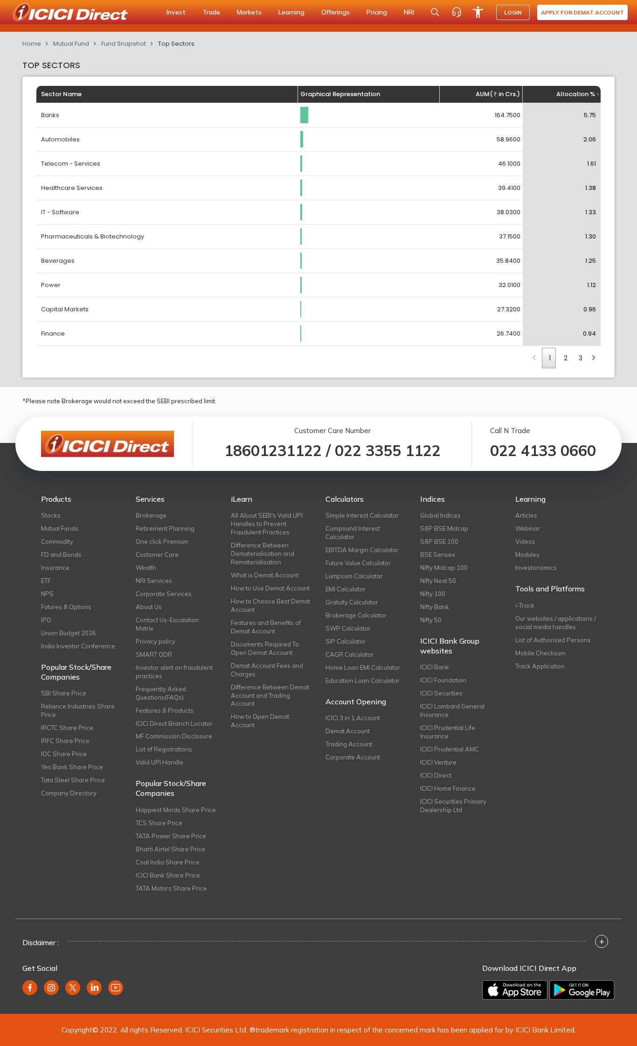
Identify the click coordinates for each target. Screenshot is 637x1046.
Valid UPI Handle (159, 762)
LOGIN (513, 12)
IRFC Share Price (65, 740)
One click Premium (162, 541)
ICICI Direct (435, 775)
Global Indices (440, 515)
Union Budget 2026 (68, 633)
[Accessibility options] (478, 12)
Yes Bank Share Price (72, 767)
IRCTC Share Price (67, 727)
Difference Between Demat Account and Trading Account (270, 695)
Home (31, 44)
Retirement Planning (165, 528)
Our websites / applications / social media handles (555, 623)
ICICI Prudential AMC (449, 749)
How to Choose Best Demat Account (270, 605)
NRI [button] (409, 12)
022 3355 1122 (388, 450)
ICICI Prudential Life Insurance (447, 732)
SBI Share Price (63, 693)
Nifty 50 (431, 620)
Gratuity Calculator (351, 602)
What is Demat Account (264, 575)
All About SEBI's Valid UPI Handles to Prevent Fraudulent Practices (267, 524)
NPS (47, 593)
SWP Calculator (348, 628)
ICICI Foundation (443, 680)
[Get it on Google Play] (582, 990)
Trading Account (348, 744)
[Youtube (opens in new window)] (115, 987)
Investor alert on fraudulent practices (174, 672)
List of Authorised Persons (553, 640)
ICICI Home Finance (448, 788)
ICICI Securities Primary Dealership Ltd (453, 806)
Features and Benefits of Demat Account (266, 627)
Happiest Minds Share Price (176, 810)
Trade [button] (211, 12)
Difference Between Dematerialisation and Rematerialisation (262, 553)
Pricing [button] (377, 12)
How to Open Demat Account (260, 721)
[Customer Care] (457, 12)
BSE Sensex (437, 554)
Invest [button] (176, 12)
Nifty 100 (432, 593)
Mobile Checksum (540, 653)
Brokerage (151, 515)
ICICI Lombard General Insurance (452, 710)
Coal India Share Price (168, 862)
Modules (527, 554)
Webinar (527, 528)
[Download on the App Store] (514, 990)
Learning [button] (291, 12)
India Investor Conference (78, 646)
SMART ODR (154, 654)
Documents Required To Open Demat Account (265, 648)
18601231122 (273, 450)
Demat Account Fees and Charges (267, 670)
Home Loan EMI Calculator (362, 667)
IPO (46, 620)
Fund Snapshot (123, 44)
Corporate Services (164, 593)
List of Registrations (164, 749)
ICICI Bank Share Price (168, 875)
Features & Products (165, 710)
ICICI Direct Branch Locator (174, 723)
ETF (46, 580)
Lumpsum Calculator (354, 576)
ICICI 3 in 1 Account (352, 718)
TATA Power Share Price (171, 836)
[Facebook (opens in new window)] (29, 987)
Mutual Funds (59, 528)
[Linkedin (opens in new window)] (94, 987)
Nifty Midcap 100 (444, 567)
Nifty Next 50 (438, 580)
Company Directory (69, 793)
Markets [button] (249, 12)
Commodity (57, 541)
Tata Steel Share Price (73, 780)
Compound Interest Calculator (352, 533)
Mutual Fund (71, 44)
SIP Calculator (345, 641)
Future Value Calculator (358, 563)
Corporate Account (352, 757)
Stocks (51, 515)
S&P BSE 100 (439, 541)
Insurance (55, 567)
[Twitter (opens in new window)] (72, 987)
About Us (149, 607)
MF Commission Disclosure (174, 736)
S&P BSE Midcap (444, 528)
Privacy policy (155, 641)
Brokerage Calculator (356, 615)
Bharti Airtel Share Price (170, 849)
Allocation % (575, 94)
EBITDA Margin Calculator (362, 550)
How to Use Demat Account (270, 588)
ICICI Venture (438, 762)
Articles (526, 515)
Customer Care (157, 554)
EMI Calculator (345, 589)
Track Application (540, 666)
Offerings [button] (335, 12)
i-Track (524, 605)
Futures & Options (66, 607)
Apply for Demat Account (582, 12)
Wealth (146, 567)
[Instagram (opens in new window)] (51, 987)
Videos (525, 541)
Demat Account (347, 731)
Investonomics (536, 567)
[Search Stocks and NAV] (435, 12)
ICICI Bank (434, 667)
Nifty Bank (434, 607)
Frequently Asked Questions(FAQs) (161, 693)
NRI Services (154, 580)
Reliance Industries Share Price (78, 710)
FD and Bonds (61, 554)
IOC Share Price (64, 754)
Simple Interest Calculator (362, 515)
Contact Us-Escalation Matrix (167, 624)
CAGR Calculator (349, 654)
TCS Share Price (159, 823)
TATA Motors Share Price (171, 888)
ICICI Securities (441, 693)
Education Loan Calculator (362, 680)
